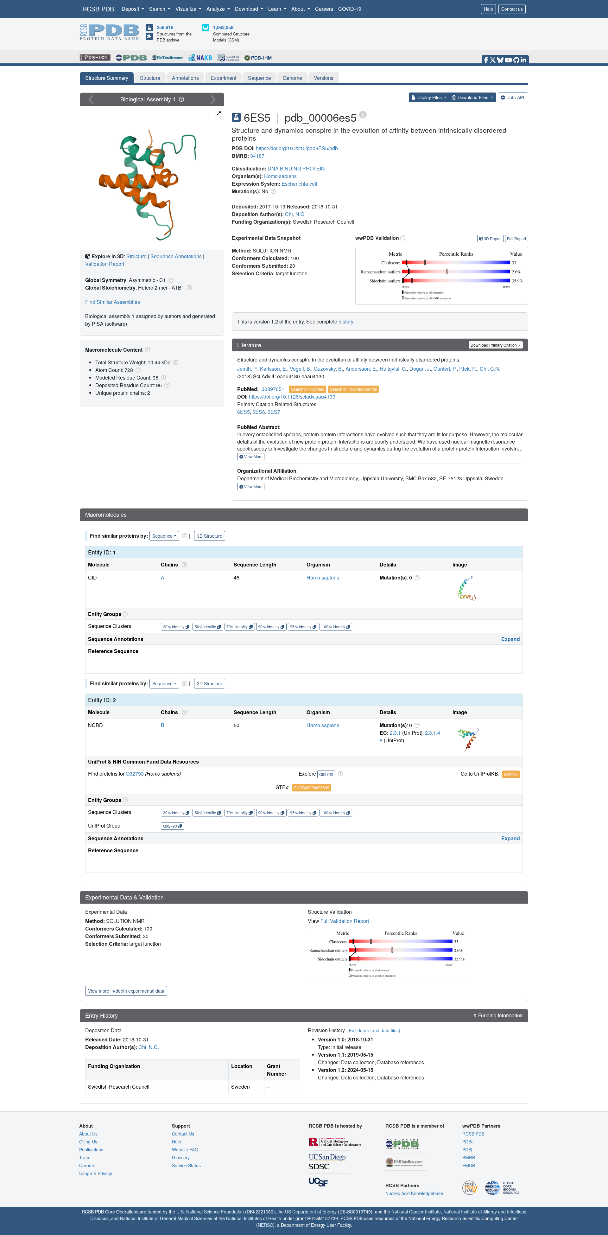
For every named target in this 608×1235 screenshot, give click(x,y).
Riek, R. (468, 368)
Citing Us (88, 1141)
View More (253, 456)
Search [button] (158, 8)
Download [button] (247, 8)
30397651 (273, 389)
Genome (292, 77)
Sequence (259, 77)
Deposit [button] (131, 8)
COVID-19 (349, 8)
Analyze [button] (216, 8)
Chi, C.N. (490, 368)
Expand (510, 639)
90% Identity (268, 626)
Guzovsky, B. (328, 368)
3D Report (493, 238)
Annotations (185, 77)
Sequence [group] (162, 536)
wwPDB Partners (481, 1125)
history (346, 321)
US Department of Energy (311, 1211)
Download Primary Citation (494, 345)
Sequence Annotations (176, 256)
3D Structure (209, 536)
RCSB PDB (98, 8)
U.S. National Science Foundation (210, 1211)
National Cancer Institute (416, 1211)
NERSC (265, 1225)
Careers (324, 8)
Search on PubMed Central (353, 389)
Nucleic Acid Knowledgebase (414, 1193)
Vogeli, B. (300, 368)
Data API (515, 97)
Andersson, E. (361, 368)
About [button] (298, 8)
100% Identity (333, 626)
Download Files (473, 97)
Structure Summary (106, 77)
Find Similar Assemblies (112, 301)
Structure (150, 77)
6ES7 (274, 411)
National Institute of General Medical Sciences (166, 1218)
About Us (88, 1133)
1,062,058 (223, 27)
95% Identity (300, 626)
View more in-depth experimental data (126, 991)
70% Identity (237, 626)
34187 (257, 155)
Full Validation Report (344, 921)
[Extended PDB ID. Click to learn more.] (363, 114)
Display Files (429, 97)
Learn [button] (275, 8)
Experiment (223, 77)
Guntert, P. (445, 368)
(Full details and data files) (373, 1030)
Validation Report (104, 263)
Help (488, 9)
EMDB (468, 1165)
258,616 (165, 27)
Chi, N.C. (295, 214)
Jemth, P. (247, 368)
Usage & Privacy (95, 1173)
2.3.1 (395, 732)
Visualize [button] (186, 8)
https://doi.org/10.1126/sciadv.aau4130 (292, 396)
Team (85, 1157)
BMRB (468, 1157)
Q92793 (135, 773)
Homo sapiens (280, 176)
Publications (91, 1149)
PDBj (467, 1149)
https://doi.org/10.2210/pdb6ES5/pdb (297, 148)
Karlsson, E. (273, 368)
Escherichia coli (299, 183)
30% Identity (173, 626)
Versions (323, 77)
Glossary (181, 1157)
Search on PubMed (307, 389)
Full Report (516, 238)
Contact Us (183, 1133)
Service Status (186, 1165)
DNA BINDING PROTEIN (296, 168)
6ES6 (258, 411)
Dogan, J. (420, 368)
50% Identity (205, 626)
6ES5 (243, 411)
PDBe (468, 1141)
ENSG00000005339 (311, 787)
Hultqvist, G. (393, 368)
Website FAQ (185, 1149)
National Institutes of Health (253, 1218)
